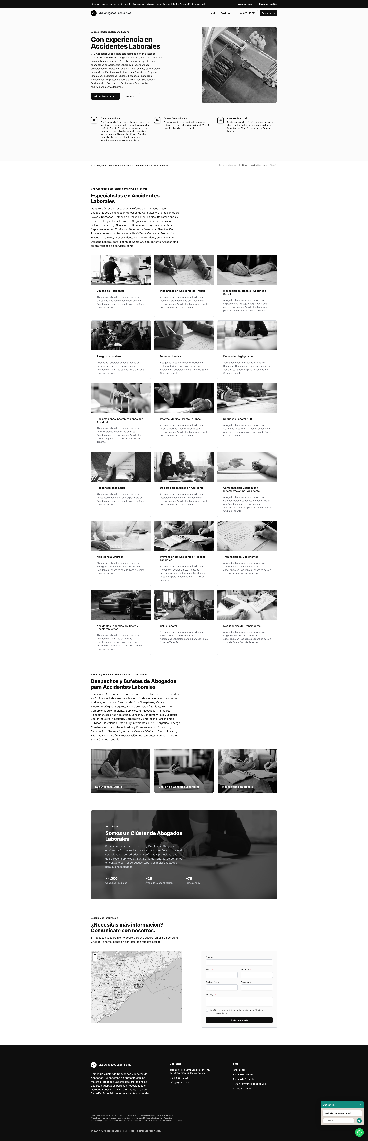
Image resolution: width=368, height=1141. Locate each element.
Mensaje (211, 994)
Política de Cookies (243, 1074)
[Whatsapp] (359, 1132)
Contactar (267, 13)
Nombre (210, 957)
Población (246, 982)
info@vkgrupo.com (179, 1082)
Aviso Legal (239, 1069)
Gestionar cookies (268, 4)
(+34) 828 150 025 (179, 1077)
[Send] (359, 1120)
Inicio (213, 13)
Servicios (225, 13)
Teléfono (246, 969)
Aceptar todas (245, 4)
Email (209, 969)
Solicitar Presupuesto (104, 96)
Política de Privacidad (239, 1010)
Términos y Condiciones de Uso (249, 1083)
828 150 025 (249, 13)
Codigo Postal (213, 982)
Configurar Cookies (243, 1088)
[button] (136, 986)
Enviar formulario (239, 1020)
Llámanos (129, 96)
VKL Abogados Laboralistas (114, 13)
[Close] (360, 1104)
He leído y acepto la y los (237, 1011)
